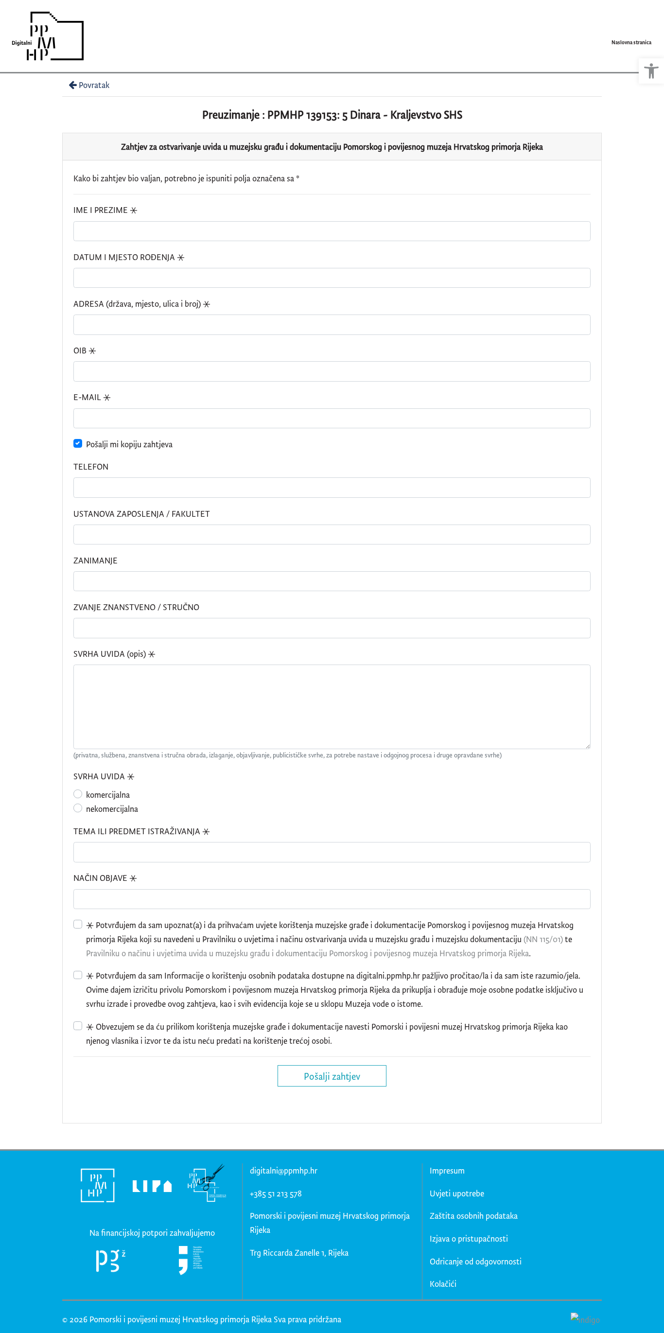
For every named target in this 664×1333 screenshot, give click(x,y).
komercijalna (108, 794)
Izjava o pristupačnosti (469, 1238)
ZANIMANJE (95, 560)
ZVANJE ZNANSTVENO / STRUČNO (136, 607)
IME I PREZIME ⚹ (105, 209)
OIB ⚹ (84, 350)
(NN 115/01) (543, 939)
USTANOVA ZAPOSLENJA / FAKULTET (141, 513)
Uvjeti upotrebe (457, 1193)
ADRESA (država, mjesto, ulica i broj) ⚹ (141, 303)
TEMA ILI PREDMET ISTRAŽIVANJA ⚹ (141, 831)
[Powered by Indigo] (585, 1319)
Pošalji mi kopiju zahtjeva (129, 444)
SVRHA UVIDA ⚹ (104, 776)
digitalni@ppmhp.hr (283, 1170)
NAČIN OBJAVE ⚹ (105, 877)
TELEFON (90, 466)
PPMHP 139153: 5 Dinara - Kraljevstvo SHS (364, 114)
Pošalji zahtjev (332, 1076)
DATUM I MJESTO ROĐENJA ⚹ (129, 257)
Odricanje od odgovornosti (476, 1261)
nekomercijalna (112, 808)
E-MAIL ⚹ (92, 397)
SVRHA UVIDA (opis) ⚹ (114, 653)
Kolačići (443, 1283)
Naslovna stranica (631, 42)
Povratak (94, 84)
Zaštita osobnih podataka (474, 1215)
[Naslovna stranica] (44, 36)
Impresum (447, 1170)
